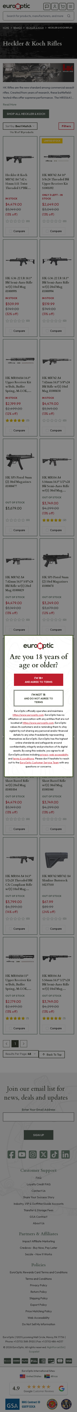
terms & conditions (23, 758)
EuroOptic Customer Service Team (39, 762)
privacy (44, 754)
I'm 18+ (38, 680)
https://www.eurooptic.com (28, 715)
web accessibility (58, 754)
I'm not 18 (38, 698)
